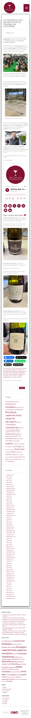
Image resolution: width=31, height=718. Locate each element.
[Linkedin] (10, 210)
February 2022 (10, 571)
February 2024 (10, 527)
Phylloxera (11, 449)
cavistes (8, 369)
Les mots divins (5, 690)
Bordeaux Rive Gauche (15, 409)
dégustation (10, 434)
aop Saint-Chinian (10, 368)
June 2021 (9, 584)
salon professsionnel (20, 374)
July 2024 (9, 517)
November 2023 (10, 532)
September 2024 (10, 515)
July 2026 (9, 476)
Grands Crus (17, 436)
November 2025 (10, 490)
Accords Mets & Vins (12, 402)
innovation (9, 441)
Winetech (11, 461)
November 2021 (10, 577)
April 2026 (9, 482)
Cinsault (7, 430)
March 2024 (9, 525)
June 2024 (9, 519)
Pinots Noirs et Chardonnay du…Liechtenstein (12, 623)
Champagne (10, 424)
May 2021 (8, 586)
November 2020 (10, 598)
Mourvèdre (6, 374)
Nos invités (4, 701)
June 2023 (9, 540)
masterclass (15, 372)
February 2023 (10, 548)
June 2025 (9, 498)
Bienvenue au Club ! (7, 689)
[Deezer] (14, 206)
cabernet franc (13, 415)
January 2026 (10, 486)
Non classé (5, 700)
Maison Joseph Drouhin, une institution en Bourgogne (14, 634)
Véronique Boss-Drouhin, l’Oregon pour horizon (13, 632)
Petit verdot (13, 671)
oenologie (17, 446)
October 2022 (10, 556)
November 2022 (10, 554)
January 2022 (10, 573)
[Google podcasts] (19, 206)
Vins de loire (4, 681)
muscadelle (22, 444)
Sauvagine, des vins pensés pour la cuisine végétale (14, 630)
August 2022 (9, 559)
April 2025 (9, 502)
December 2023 (10, 530)
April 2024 (9, 523)
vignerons (14, 375)
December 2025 (10, 488)
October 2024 (10, 513)
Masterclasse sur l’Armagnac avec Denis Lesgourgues (14, 619)
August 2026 (9, 475)
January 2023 (10, 550)
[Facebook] (12, 712)
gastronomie (9, 436)
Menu (26, 8)
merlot (9, 443)
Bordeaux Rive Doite (17, 644)
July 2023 (9, 538)
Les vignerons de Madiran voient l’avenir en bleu (13, 621)
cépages (12, 430)
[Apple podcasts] (5, 206)
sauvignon (12, 452)
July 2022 (8, 561)
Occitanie (11, 374)
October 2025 (10, 492)
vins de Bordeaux (17, 459)
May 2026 (9, 480)
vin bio (11, 679)
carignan (19, 422)
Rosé (6, 452)
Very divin (4, 703)
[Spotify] (10, 206)
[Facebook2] (5, 210)
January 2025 (10, 507)
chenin (21, 428)
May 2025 (9, 500)
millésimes (15, 444)
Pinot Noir (19, 449)
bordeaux (10, 407)
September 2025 (10, 494)
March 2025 (9, 503)
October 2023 (10, 534)
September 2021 (10, 581)
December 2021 (10, 575)
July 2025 (9, 496)
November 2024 (10, 511)
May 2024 (9, 521)
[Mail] (17, 712)
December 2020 (10, 596)
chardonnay (12, 427)
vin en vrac (13, 377)
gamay (18, 434)
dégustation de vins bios (15, 371)
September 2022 (10, 557)
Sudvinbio (5, 375)
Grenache (24, 371)
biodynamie (18, 368)
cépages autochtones (12, 659)
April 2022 (9, 567)
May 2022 (9, 565)
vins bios (19, 377)
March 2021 (9, 590)
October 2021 (10, 579)
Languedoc (16, 441)
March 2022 (9, 569)
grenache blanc (7, 372)
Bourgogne (10, 412)
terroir (18, 454)
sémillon (13, 454)
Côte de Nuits (16, 431)
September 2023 (10, 536)
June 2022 (9, 563)
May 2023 (9, 542)
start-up (19, 452)
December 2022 (10, 552)
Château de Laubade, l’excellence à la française (13, 618)
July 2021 (8, 583)
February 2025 (10, 505)
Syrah (10, 375)
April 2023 (9, 544)
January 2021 (9, 594)
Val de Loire (13, 677)
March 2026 (9, 484)
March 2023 (9, 546)
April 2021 (9, 588)
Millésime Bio (21, 372)
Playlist (4, 692)
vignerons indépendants (15, 457)
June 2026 (9, 478)
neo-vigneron (8, 446)
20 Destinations (6, 698)
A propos (4, 687)
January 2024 (10, 529)
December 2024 (10, 509)
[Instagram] (23, 206)
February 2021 (10, 592)
